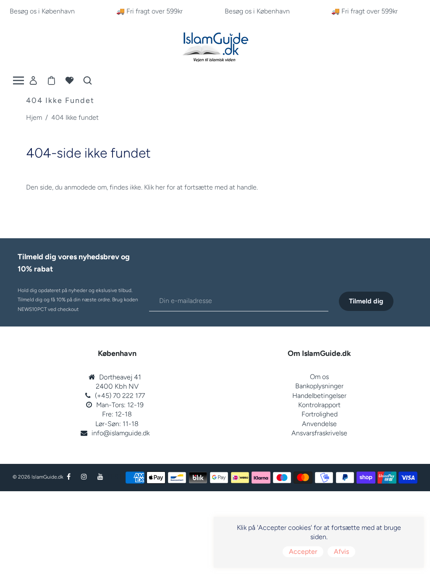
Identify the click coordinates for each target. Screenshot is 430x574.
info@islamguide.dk (120, 433)
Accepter (303, 552)
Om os (319, 377)
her (160, 187)
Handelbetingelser (319, 396)
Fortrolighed (320, 414)
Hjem (34, 117)
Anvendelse (319, 424)
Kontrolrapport (319, 405)
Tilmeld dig (366, 301)
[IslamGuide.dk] (215, 45)
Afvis (341, 552)
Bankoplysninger (319, 386)
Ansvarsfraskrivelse (319, 433)
